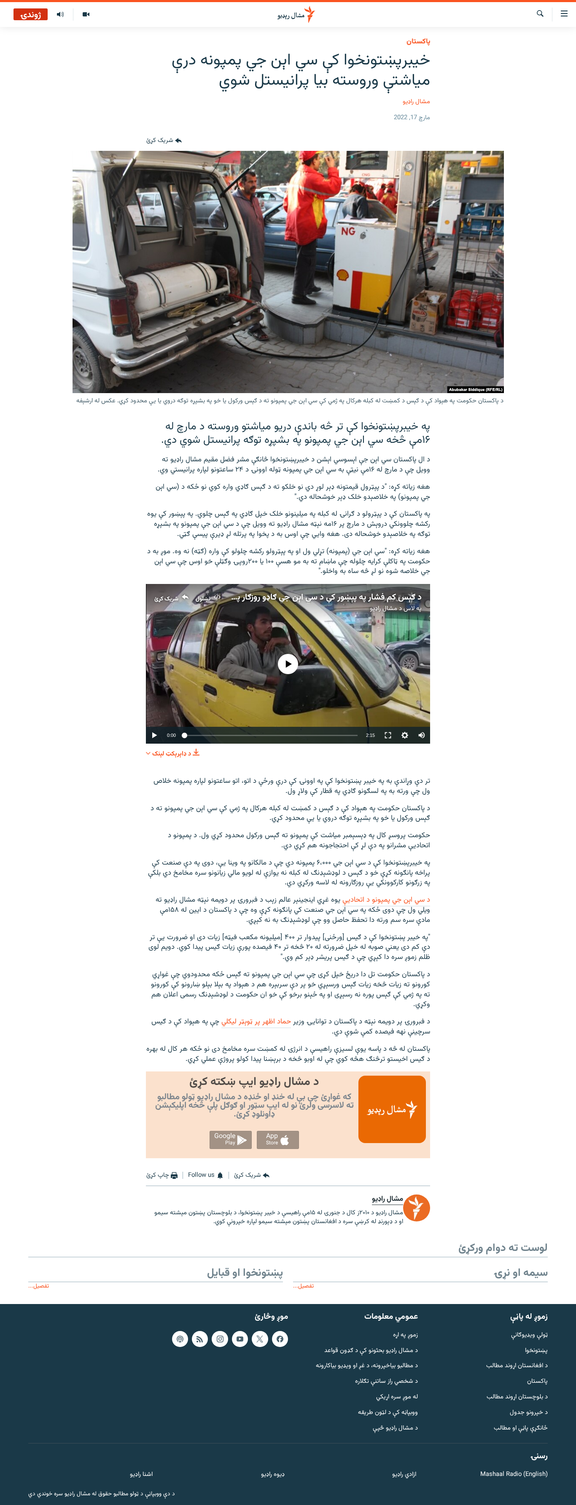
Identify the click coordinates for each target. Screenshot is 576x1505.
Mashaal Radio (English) (514, 1474)
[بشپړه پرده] (388, 735)
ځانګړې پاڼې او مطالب (521, 1428)
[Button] (164, 141)
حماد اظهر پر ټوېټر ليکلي (256, 1021)
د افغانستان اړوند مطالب (517, 1366)
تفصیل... (303, 1286)
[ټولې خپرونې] (60, 14)
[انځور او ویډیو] (86, 14)
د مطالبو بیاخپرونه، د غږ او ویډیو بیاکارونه (367, 1366)
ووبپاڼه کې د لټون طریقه (388, 1413)
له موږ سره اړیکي (397, 1397)
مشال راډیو (416, 102)
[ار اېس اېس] (200, 1339)
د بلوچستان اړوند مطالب (517, 1397)
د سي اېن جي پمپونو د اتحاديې (386, 899)
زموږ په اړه (405, 1335)
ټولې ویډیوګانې (529, 1335)
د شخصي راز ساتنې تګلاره (386, 1381)
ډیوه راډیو (272, 1474)
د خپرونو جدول (529, 1413)
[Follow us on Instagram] (220, 1339)
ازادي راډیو (404, 1474)
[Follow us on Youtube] (240, 1339)
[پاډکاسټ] (180, 1339)
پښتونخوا (536, 1350)
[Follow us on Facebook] (280, 1339)
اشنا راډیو (141, 1474)
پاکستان (418, 41)
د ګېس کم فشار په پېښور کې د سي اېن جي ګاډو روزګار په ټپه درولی (310, 597)
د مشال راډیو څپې (395, 1428)
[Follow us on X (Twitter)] (260, 1339)
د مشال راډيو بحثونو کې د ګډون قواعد (371, 1350)
